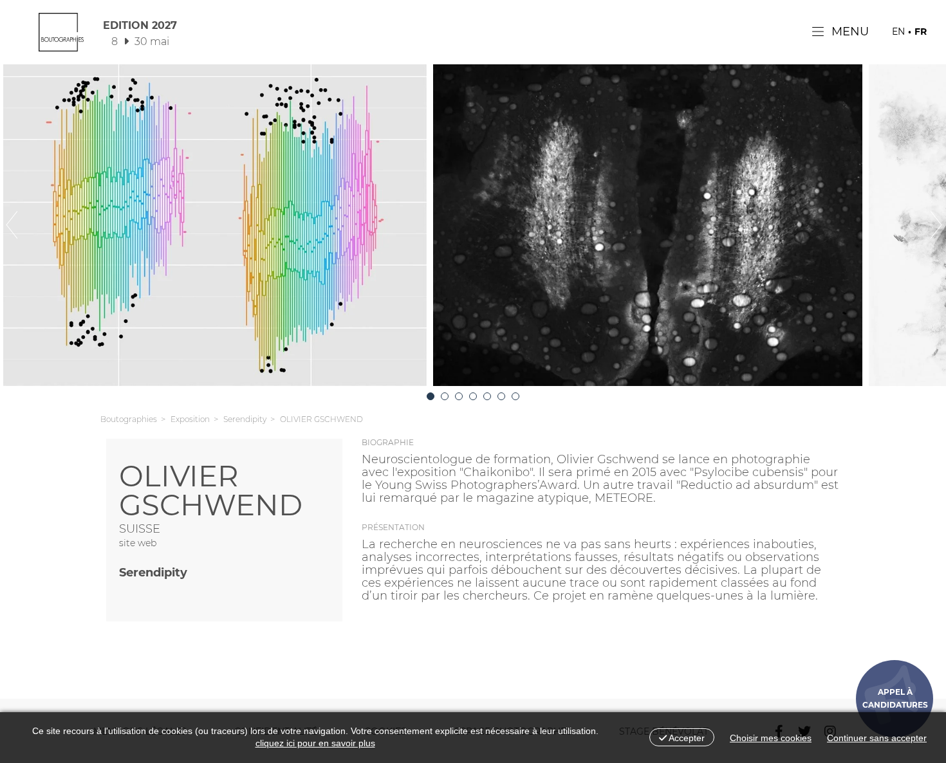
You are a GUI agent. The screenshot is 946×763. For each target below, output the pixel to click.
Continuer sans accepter (877, 738)
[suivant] (914, 225)
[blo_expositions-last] (515, 396)
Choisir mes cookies (771, 738)
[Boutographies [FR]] (61, 35)
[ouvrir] (430, 396)
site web (137, 543)
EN (898, 31)
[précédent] (32, 225)
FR (920, 31)
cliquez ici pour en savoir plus (315, 743)
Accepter (686, 738)
